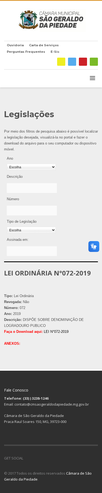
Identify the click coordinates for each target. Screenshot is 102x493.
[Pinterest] (83, 62)
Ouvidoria (15, 45)
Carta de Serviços (44, 45)
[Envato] (94, 62)
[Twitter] (72, 62)
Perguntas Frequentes (26, 52)
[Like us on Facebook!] (27, 458)
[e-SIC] (61, 62)
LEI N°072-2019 (56, 332)
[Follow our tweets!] (35, 458)
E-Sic (55, 52)
